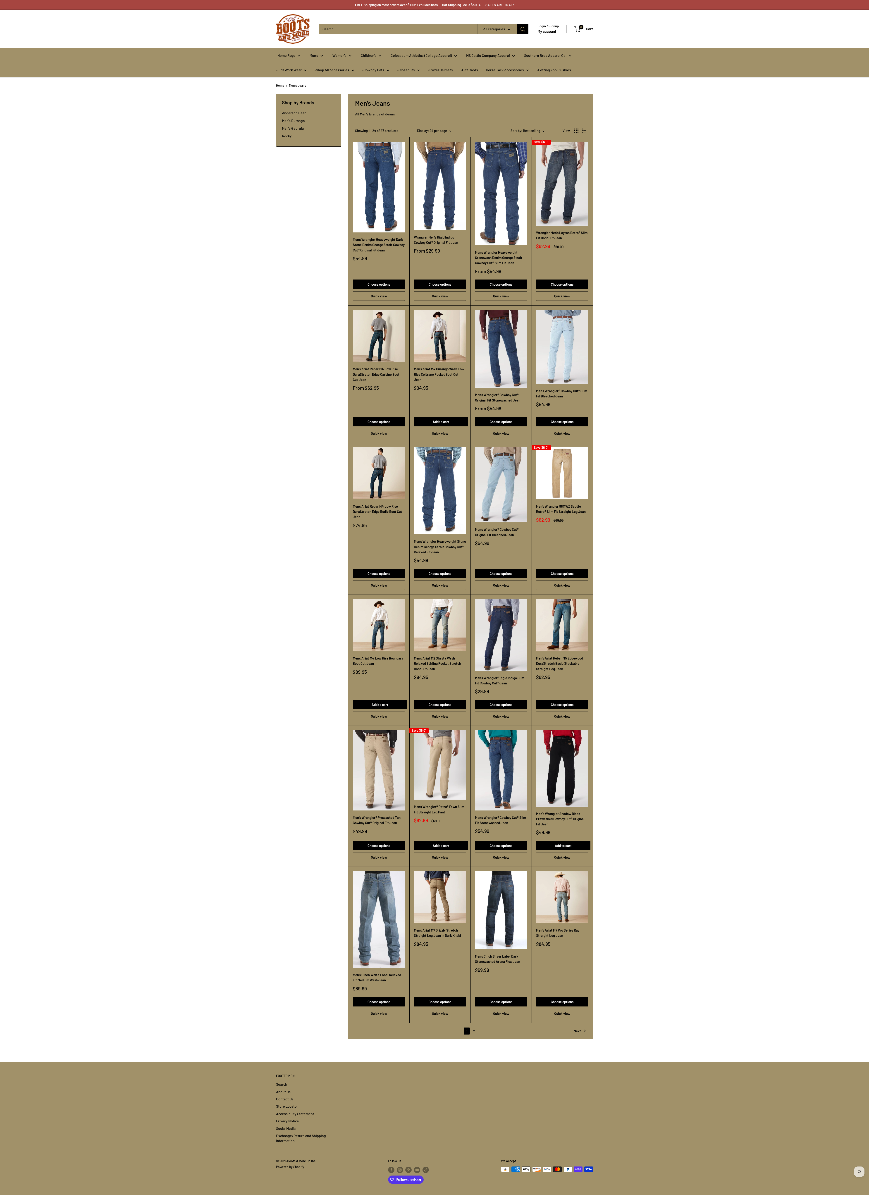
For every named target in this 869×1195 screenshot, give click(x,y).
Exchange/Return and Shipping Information (301, 1138)
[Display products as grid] (576, 131)
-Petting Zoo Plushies (554, 70)
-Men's (313, 55)
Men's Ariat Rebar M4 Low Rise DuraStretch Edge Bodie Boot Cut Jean (377, 511)
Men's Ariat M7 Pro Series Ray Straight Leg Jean (557, 932)
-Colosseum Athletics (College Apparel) (420, 55)
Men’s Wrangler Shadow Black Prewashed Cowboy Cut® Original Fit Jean (560, 819)
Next (577, 1031)
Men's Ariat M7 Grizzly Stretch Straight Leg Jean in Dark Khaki (437, 932)
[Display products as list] (584, 131)
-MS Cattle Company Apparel (487, 55)
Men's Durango (293, 120)
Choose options (379, 284)
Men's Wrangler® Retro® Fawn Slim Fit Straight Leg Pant (439, 809)
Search (281, 1084)
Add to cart (441, 422)
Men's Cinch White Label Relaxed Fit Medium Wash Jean (377, 977)
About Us (283, 1092)
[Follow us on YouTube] (417, 1169)
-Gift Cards (469, 70)
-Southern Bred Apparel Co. (544, 55)
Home (280, 85)
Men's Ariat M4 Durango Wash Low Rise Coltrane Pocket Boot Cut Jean (439, 374)
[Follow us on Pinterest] (408, 1169)
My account (546, 31)
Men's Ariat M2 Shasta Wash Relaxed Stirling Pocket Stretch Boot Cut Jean (437, 663)
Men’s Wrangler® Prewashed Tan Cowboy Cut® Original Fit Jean (377, 820)
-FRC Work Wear (289, 70)
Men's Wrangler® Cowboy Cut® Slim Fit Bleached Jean (561, 393)
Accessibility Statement (295, 1113)
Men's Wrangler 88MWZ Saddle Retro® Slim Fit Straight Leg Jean (561, 509)
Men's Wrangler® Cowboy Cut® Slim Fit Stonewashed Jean (500, 820)
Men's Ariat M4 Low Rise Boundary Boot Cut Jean (378, 660)
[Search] (522, 29)
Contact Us (285, 1099)
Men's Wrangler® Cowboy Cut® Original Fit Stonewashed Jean (497, 397)
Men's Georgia (293, 128)
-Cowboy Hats (373, 70)
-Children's (367, 55)
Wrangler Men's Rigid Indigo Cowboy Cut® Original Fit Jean (436, 239)
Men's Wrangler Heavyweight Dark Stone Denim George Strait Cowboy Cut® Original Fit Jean (379, 244)
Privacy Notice (287, 1121)
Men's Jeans (297, 85)
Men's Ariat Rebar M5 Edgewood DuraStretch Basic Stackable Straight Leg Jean (559, 663)
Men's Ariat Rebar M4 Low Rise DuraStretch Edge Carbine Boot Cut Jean (376, 374)
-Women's (338, 55)
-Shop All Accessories (332, 70)
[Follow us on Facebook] (391, 1169)
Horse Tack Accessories (505, 70)
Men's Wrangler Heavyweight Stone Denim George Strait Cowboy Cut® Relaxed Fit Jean (440, 546)
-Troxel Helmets (440, 70)
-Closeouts (406, 70)
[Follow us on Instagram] (400, 1169)
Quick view (379, 296)
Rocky (287, 136)
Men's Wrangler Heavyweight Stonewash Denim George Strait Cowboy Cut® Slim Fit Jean (498, 257)
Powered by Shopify (290, 1167)
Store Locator (287, 1106)
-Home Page (285, 55)
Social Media (286, 1128)
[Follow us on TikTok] (426, 1169)
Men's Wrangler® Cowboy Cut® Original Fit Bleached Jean (497, 532)
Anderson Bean (294, 113)
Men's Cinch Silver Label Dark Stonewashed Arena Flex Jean (497, 958)
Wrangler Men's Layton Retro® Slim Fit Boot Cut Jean (561, 235)
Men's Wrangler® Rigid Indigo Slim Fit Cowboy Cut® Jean (499, 680)
